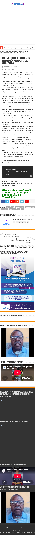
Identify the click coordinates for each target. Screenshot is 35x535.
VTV (23, 209)
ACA (8, 207)
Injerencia (4, 209)
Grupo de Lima (30, 207)
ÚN (18, 209)
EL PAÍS (8, 51)
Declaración (20, 207)
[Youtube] (19, 530)
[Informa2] (17, 3)
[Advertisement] (17, 24)
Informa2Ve (7, 66)
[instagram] (21, 530)
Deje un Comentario (23, 68)
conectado (30, 247)
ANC (13, 207)
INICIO (2, 51)
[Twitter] (15, 530)
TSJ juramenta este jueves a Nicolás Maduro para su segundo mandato (21, 240)
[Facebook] (13, 530)
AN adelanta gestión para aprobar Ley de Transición (11, 235)
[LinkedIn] (17, 530)
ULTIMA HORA (11, 68)
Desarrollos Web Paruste (21, 528)
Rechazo (12, 209)
